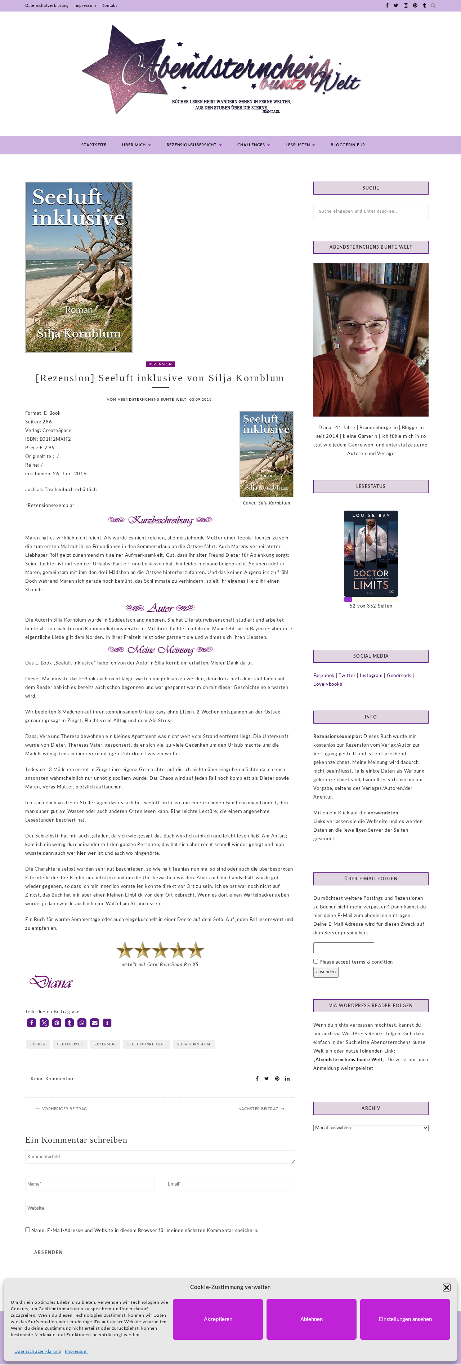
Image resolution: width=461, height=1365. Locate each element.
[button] (446, 1287)
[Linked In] (285, 1079)
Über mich (134, 145)
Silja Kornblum (193, 1044)
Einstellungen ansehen (405, 1319)
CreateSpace (70, 1044)
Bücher (38, 1044)
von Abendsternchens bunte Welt (147, 399)
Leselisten (298, 145)
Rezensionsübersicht (192, 145)
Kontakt (109, 6)
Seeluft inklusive (146, 1044)
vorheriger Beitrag (64, 1109)
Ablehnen (311, 1319)
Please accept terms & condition (355, 962)
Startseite (94, 145)
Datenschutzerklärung (37, 1351)
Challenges (251, 145)
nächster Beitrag (258, 1109)
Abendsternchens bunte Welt (349, 1060)
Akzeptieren (218, 1319)
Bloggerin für (348, 145)
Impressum (76, 1351)
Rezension (160, 364)
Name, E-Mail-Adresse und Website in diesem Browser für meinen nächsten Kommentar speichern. (145, 1230)
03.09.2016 (200, 399)
